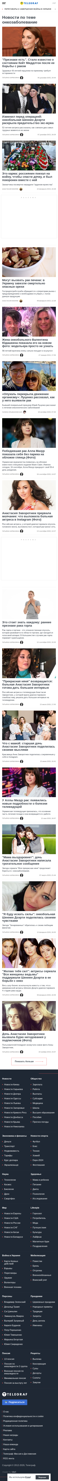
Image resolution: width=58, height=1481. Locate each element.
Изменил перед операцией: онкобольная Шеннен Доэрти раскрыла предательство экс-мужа (28, 120)
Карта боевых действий (11, 1262)
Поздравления (40, 1246)
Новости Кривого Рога (15, 1112)
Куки (27, 1477)
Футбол (36, 1141)
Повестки (37, 1261)
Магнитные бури (41, 1241)
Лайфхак (37, 1237)
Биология (9, 1189)
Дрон (6, 1194)
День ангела (39, 1321)
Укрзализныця (11, 1165)
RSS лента (8, 1458)
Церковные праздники (44, 1302)
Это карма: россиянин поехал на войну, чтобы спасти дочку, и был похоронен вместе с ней (27, 177)
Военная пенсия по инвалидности (14, 1372)
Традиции (37, 1311)
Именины (37, 1325)
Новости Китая (11, 1232)
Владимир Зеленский (14, 1302)
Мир (4, 1208)
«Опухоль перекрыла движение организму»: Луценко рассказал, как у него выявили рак (28, 397)
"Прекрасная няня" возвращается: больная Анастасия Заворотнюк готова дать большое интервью (27, 684)
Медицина (38, 1103)
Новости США (11, 1218)
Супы (35, 1368)
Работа (36, 1089)
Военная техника (12, 1287)
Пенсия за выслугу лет (15, 1383)
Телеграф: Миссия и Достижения (19, 1454)
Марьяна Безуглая (13, 1339)
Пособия (37, 1117)
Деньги (7, 1141)
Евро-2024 (38, 1160)
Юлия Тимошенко (13, 1335)
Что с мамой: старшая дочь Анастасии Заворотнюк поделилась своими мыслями (28, 746)
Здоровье (36, 1174)
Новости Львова (12, 1103)
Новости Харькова (13, 1089)
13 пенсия (9, 1359)
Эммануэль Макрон (14, 1316)
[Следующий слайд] (55, 9)
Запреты (37, 1316)
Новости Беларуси (13, 1237)
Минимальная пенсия (15, 1378)
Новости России (12, 1223)
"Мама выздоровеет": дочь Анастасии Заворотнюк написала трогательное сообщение (26, 860)
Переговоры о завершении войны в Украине (27, 9)
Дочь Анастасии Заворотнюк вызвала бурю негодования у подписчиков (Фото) (24, 1037)
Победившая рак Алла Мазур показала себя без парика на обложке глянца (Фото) (23, 454)
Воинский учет (40, 1280)
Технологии (10, 1180)
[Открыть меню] (4, 3)
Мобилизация (38, 1255)
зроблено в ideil (9, 1472)
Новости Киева (11, 1084)
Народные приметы (42, 1307)
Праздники (36, 1296)
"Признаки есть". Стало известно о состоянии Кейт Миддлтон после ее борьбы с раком (28, 63)
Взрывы (8, 1268)
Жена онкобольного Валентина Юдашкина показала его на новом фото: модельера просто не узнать (27, 343)
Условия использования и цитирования (23, 1426)
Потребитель (39, 1218)
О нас (6, 1412)
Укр (54, 3)
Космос (7, 1184)
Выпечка (37, 1359)
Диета (36, 1189)
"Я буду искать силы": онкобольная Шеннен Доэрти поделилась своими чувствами (29, 917)
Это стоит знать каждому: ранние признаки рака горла (26, 624)
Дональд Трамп (12, 1307)
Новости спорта (39, 1136)
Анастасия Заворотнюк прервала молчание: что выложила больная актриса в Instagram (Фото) (27, 516)
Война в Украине (11, 1255)
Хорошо (42, 1477)
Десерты (37, 1373)
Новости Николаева (14, 1126)
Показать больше (24, 1061)
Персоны (7, 1296)
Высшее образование (44, 1112)
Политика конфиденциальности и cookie (23, 1416)
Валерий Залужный (14, 1321)
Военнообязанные (42, 1275)
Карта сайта (9, 1449)
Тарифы (8, 1155)
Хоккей (36, 1155)
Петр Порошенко (12, 1330)
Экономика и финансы (14, 1136)
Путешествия (39, 1227)
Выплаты (37, 1094)
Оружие (8, 1278)
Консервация (39, 1364)
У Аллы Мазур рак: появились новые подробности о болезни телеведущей (24, 803)
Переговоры (10, 1273)
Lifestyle (35, 1208)
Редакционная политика (15, 1421)
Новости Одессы (12, 1098)
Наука (5, 1174)
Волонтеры (10, 1282)
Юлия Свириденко (13, 1344)
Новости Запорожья (14, 1108)
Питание (37, 1184)
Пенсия (6, 1353)
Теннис (36, 1151)
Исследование (40, 1198)
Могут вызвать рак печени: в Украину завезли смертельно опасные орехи (23, 283)
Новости (6, 1079)
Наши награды (10, 1435)
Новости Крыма (12, 1122)
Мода (35, 1223)
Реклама (7, 1430)
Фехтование (39, 1165)
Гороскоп (37, 1213)
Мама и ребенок (41, 1180)
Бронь (36, 1266)
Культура (37, 1232)
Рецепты (35, 1353)
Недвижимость (11, 1151)
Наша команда (10, 1444)
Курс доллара (11, 1160)
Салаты (36, 1378)
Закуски (36, 1382)
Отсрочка (37, 1270)
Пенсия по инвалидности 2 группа (15, 1365)
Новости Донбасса (13, 1117)
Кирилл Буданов (12, 1325)
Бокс (35, 1146)
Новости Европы (12, 1213)
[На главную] (29, 3)
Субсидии (37, 1098)
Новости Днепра (12, 1094)
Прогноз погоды (41, 1122)
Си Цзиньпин (10, 1311)
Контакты (8, 1440)
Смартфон (9, 1198)
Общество (36, 1079)
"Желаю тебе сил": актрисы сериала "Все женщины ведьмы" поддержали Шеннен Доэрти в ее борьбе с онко (29, 976)
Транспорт (9, 1146)
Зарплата (37, 1084)
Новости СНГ (11, 1227)
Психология (39, 1194)
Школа (36, 1108)
